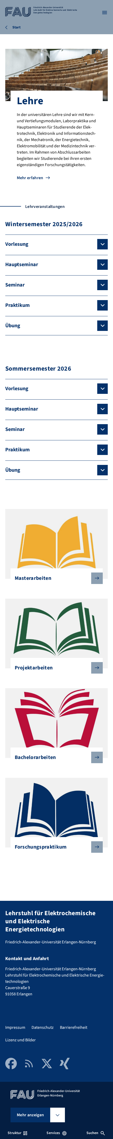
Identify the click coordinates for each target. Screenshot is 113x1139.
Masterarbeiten (33, 578)
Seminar (15, 285)
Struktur (14, 1133)
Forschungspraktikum (41, 847)
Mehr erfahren (30, 178)
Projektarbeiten (34, 667)
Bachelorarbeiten (35, 757)
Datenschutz (43, 1027)
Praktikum (17, 305)
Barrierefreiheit (73, 1027)
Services (53, 1133)
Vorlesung (16, 244)
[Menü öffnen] (104, 12)
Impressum (15, 1027)
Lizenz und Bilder (20, 1040)
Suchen (92, 1133)
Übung (12, 325)
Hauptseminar (21, 264)
